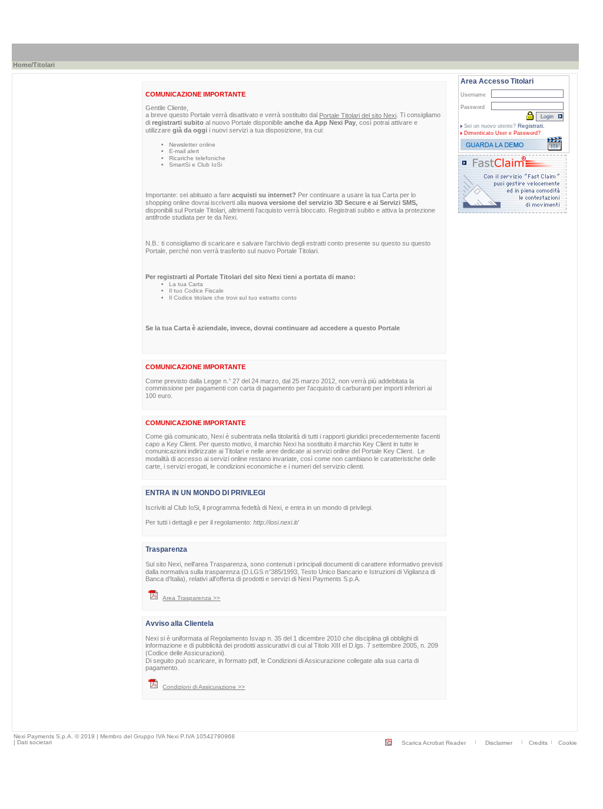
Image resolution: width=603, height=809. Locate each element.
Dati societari (34, 742)
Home (22, 64)
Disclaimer (498, 743)
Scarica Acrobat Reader (434, 743)
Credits (538, 743)
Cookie (567, 743)
